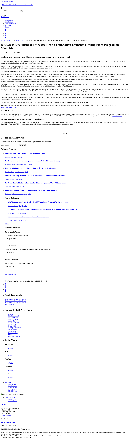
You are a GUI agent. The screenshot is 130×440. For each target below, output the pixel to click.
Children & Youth (13, 316)
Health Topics (12, 386)
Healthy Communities (15, 328)
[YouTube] (11, 422)
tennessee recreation (14, 336)
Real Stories (12, 384)
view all (7, 224)
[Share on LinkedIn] (5, 35)
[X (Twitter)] (4, 422)
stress (10, 334)
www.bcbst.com (117, 116)
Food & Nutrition (13, 319)
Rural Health (12, 331)
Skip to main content (7, 1)
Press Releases (9, 20)
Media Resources (10, 397)
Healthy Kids (12, 326)
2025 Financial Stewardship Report (15, 299)
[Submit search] (21, 11)
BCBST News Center (7, 40)
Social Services (13, 333)
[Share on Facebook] (5, 37)
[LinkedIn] (9, 422)
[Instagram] (7, 422)
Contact (7, 27)
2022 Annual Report (11, 304)
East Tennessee (13, 317)
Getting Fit (11, 321)
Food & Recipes (13, 389)
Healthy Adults (12, 324)
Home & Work (12, 387)
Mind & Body (12, 391)
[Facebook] (2, 422)
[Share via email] (5, 32)
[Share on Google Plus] (5, 30)
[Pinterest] (14, 422)
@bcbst (10, 348)
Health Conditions (13, 322)
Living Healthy (13, 329)
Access (10, 314)
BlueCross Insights (10, 23)
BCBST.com (5, 17)
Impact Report (9, 22)
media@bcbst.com (10, 274)
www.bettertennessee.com (8, 107)
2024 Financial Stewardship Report (15, 301)
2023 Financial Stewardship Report (15, 302)
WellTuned (8, 25)
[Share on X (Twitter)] (5, 33)
